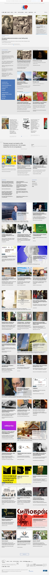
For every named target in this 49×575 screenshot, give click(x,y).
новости (12, 12)
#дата (20, 241)
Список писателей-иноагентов (6, 188)
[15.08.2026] (40, 355)
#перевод (21, 392)
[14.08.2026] (9, 399)
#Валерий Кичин (35, 460)
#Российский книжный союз (5, 438)
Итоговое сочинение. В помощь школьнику (7, 94)
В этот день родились (40, 25)
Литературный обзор (20, 91)
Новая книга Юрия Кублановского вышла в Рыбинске (22, 83)
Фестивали (3, 90)
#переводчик (24, 392)
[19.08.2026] (40, 202)
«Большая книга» (34, 183)
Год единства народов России (6, 85)
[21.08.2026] (24, 92)
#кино (8, 417)
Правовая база (4, 96)
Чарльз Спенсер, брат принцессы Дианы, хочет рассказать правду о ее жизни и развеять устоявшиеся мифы (39, 171)
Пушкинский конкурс (5, 92)
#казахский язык (22, 111)
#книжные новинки (38, 173)
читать (15, 12)
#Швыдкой (8, 546)
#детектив (5, 525)
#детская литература (7, 171)
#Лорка (18, 241)
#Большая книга (19, 328)
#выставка (38, 329)
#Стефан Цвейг (4, 241)
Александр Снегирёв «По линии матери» (13, 132)
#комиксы (25, 416)
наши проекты (31, 12)
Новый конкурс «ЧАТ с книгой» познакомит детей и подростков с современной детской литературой (7, 75)
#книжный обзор (27, 174)
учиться (26, 12)
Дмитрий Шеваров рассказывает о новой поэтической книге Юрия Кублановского (23, 87)
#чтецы (36, 260)
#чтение (34, 260)
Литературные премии (5, 83)
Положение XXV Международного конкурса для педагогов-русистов (21, 189)
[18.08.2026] (9, 267)
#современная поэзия (20, 88)
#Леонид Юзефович (20, 67)
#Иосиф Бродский (35, 433)
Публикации (4, 88)
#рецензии (23, 328)
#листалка (34, 240)
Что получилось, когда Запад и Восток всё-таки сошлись (39, 103)
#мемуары (34, 173)
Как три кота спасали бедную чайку (8, 166)
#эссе (39, 85)
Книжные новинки (19, 71)
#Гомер (18, 302)
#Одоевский (39, 460)
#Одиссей (20, 302)
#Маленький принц (4, 417)
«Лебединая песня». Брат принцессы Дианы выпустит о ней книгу (39, 167)
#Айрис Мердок (35, 329)
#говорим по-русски (41, 393)
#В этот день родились (44, 371)
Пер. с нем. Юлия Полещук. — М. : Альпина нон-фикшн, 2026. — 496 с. (35, 136)
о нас (35, 12)
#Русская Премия (27, 111)
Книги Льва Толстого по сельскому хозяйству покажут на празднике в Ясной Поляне (7, 69)
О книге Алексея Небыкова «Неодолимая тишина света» (39, 63)
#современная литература (36, 65)
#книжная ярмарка (37, 347)
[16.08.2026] (9, 355)
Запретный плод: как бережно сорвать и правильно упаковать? (22, 197)
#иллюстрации (7, 351)
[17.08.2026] (9, 312)
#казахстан (18, 111)
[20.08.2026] (9, 155)
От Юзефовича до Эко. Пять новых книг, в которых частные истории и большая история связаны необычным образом (16, 42)
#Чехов (39, 433)
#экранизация (35, 415)
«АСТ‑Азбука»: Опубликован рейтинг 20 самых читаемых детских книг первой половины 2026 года (7, 62)
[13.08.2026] (24, 443)
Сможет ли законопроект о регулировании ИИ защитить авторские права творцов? (22, 182)
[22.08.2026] (24, 50)
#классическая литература (26, 302)
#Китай (41, 110)
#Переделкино (40, 546)
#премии (23, 459)
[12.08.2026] (40, 487)
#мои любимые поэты (20, 215)
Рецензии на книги (4, 82)
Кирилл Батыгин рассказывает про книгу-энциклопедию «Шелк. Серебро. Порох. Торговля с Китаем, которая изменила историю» (39, 107)
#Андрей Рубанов (4, 328)
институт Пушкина (34, 184)
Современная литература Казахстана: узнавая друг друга (24, 103)
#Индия (37, 482)
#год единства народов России (6, 371)
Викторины (3, 98)
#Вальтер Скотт (35, 371)
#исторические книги (22, 68)
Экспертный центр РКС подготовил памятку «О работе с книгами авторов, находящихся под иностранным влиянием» (21, 186)
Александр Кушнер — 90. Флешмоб (41, 27)
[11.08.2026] (24, 530)
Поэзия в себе (36, 81)
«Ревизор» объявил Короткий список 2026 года (7, 66)
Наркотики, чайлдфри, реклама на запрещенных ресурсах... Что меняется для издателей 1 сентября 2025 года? (7, 185)
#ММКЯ (34, 347)
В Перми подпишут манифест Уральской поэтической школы (6, 52)
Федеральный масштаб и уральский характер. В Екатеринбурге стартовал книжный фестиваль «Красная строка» (8, 57)
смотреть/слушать (21, 12)
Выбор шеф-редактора (5, 35)
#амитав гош (39, 482)
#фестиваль (34, 220)
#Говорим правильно (35, 393)
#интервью (41, 347)
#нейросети (42, 460)
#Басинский (39, 371)
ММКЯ (33, 186)
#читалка (3, 171)
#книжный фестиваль (8, 329)
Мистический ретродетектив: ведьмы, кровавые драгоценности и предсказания (24, 167)
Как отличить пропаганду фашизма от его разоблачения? (7, 197)
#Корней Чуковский (35, 546)
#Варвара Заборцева (10, 459)
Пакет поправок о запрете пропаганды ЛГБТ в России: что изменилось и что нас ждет (22, 192)
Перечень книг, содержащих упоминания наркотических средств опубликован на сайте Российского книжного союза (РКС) (8, 182)
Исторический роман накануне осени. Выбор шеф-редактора (15, 39)
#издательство (11, 438)
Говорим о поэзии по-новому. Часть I (38, 83)
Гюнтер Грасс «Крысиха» (34, 131)
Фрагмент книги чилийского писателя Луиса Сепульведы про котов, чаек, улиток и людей (9, 169)
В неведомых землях (37, 60)
